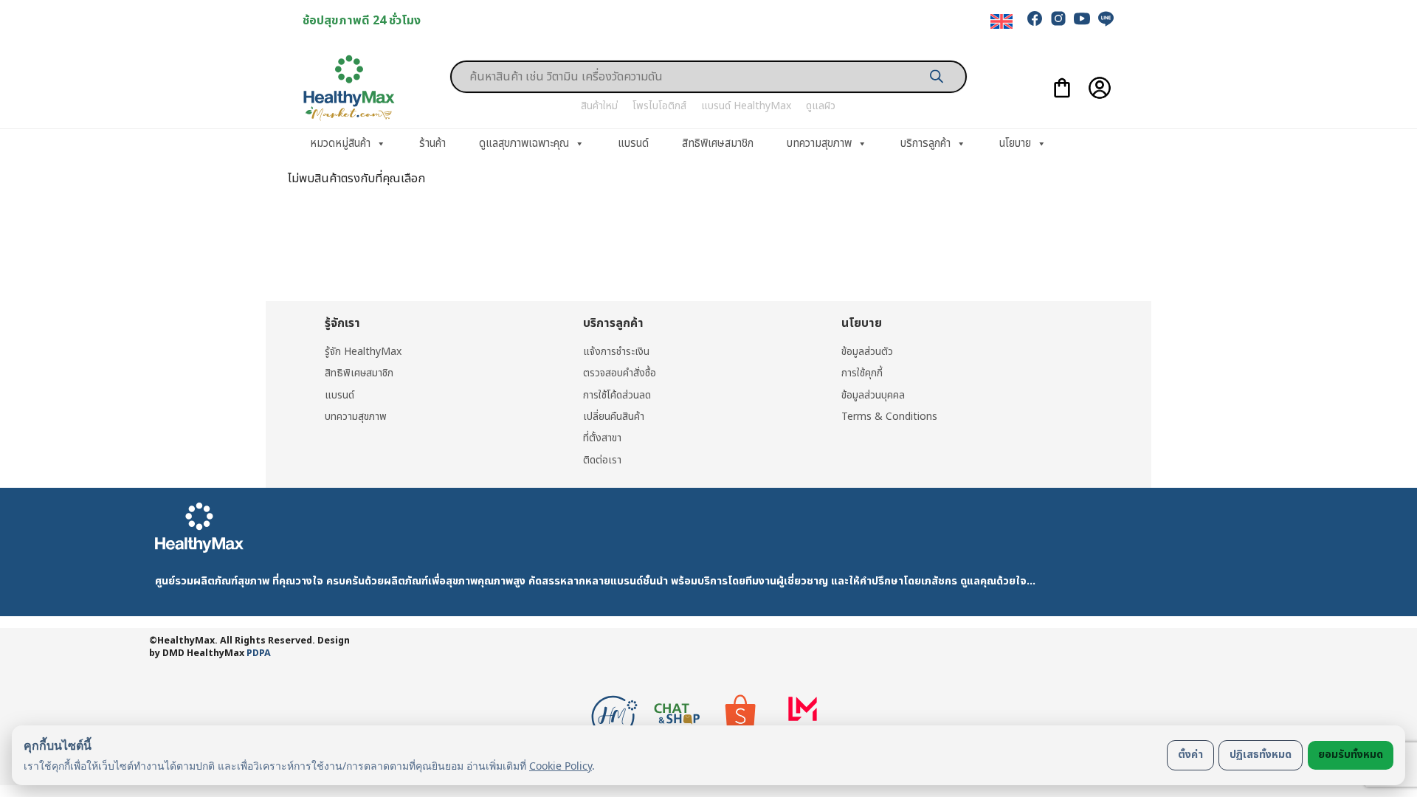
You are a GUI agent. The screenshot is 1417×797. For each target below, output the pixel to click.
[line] (1105, 18)
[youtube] (1082, 18)
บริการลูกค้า (925, 143)
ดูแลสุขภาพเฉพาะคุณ (524, 143)
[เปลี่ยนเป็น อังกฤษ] (1001, 21)
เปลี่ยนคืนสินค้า (613, 416)
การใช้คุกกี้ (862, 373)
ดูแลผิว (820, 106)
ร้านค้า (432, 143)
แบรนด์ (633, 143)
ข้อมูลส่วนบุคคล (873, 395)
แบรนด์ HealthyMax (746, 106)
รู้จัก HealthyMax (363, 351)
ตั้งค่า (1190, 754)
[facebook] (1035, 18)
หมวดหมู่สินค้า (340, 143)
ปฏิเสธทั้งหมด (1261, 754)
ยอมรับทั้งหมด (1350, 754)
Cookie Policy (560, 766)
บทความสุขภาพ (819, 143)
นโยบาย (1015, 143)
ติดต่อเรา (602, 460)
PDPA (258, 653)
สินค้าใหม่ (599, 106)
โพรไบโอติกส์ (659, 106)
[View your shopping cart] (1062, 88)
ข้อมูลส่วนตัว (867, 351)
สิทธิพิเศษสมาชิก (718, 143)
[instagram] (1058, 18)
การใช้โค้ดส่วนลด (617, 395)
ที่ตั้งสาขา (602, 438)
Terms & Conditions (889, 416)
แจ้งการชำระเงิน (616, 351)
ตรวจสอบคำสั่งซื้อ (619, 373)
